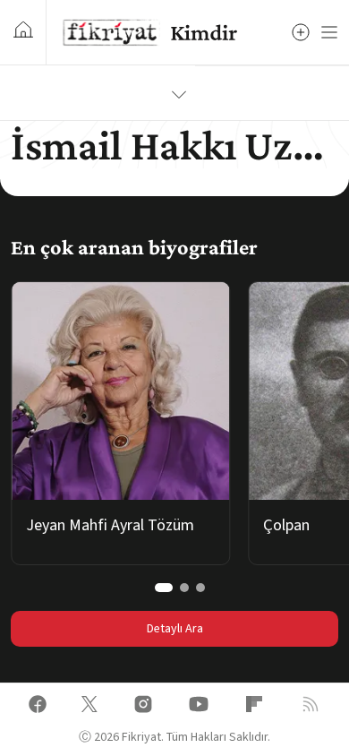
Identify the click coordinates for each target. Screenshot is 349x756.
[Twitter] (89, 706)
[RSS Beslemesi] (310, 706)
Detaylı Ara (175, 629)
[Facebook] (38, 706)
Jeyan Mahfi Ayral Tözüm (110, 525)
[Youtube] (199, 706)
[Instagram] (143, 706)
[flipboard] (254, 706)
